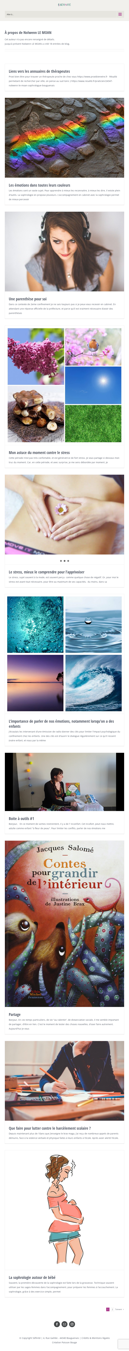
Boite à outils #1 (21, 818)
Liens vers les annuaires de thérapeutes (39, 71)
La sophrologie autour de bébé (32, 1277)
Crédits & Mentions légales (95, 1337)
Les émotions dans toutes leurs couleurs (39, 185)
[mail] (64, 1324)
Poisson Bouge (69, 1342)
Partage (15, 1014)
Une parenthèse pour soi (28, 298)
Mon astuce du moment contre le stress (39, 452)
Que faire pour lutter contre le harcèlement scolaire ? (50, 1128)
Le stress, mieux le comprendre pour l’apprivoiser (46, 572)
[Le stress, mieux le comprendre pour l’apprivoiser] (64, 515)
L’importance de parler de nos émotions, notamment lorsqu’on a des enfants (61, 723)
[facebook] (57, 1324)
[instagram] (72, 1324)
